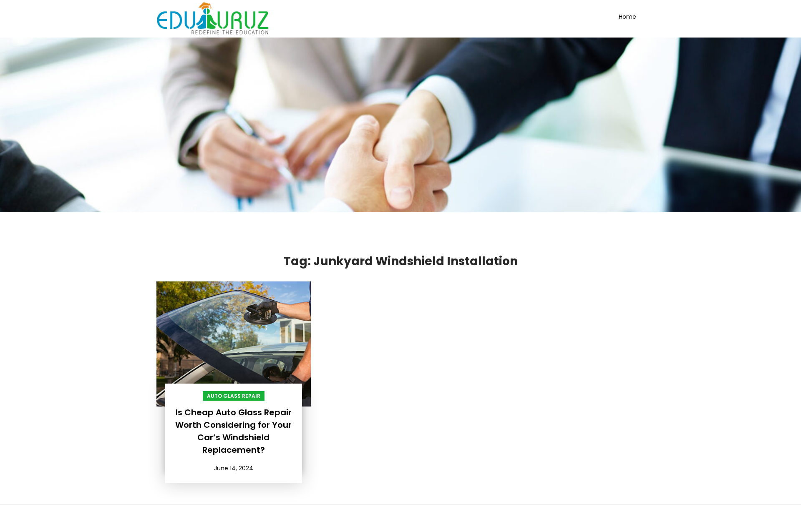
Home (627, 17)
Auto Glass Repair (233, 395)
